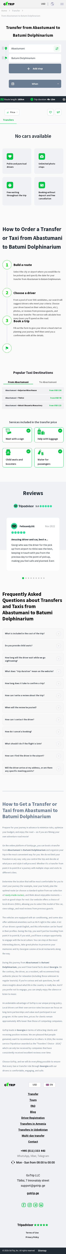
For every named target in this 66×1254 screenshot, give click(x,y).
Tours (33, 1100)
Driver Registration (33, 1117)
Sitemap (42, 1250)
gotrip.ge (33, 1193)
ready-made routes (14, 895)
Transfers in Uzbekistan (33, 1129)
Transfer (16, 10)
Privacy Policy (32, 1237)
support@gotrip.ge (33, 1185)
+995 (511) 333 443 (33, 1151)
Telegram (43, 1156)
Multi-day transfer (33, 1135)
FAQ (33, 1106)
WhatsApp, (23, 1156)
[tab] (33, 634)
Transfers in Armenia (33, 1123)
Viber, (33, 1156)
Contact (33, 1141)
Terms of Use (32, 1232)
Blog (33, 1111)
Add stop (38, 68)
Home (4, 10)
